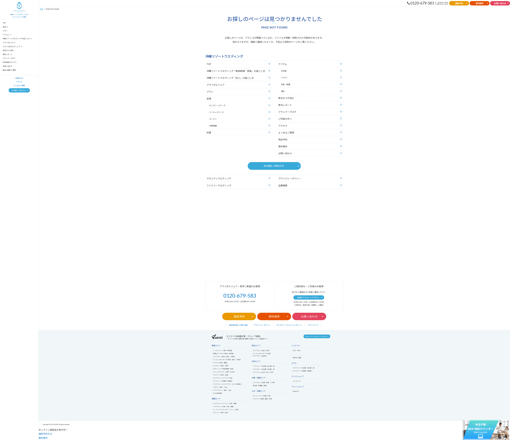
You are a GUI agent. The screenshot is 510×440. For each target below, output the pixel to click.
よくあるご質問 (19, 85)
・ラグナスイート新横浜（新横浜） (222, 381)
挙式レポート (7, 54)
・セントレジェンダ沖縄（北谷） (262, 396)
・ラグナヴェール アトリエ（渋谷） (222, 378)
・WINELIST (295, 391)
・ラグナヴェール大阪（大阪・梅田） (223, 406)
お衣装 (283, 70)
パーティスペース (216, 112)
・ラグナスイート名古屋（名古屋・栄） (264, 366)
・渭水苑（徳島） (297, 358)
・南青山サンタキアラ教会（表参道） (223, 353)
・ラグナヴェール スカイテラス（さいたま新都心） (227, 384)
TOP (4, 23)
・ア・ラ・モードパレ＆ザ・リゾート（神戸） (226, 410)
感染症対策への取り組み (238, 325)
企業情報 (282, 185)
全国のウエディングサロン (308, 297)
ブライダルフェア (9, 42)
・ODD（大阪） (296, 350)
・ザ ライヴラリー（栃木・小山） (222, 390)
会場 (4, 27)
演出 (283, 91)
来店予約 (282, 139)
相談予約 (239, 316)
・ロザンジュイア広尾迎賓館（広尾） (223, 369)
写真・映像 (285, 84)
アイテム (6, 34)
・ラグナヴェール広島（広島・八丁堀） (264, 382)
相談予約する (45, 433)
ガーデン (213, 119)
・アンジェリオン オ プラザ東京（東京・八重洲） (227, 360)
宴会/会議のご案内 (9, 70)
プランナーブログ (9, 58)
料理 (209, 132)
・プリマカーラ (296, 381)
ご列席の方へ (19, 78)
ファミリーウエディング (219, 185)
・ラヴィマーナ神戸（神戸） (220, 413)
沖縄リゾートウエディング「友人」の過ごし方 (230, 77)
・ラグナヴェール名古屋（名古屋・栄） (264, 369)
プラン (5, 30)
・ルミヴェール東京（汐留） (220, 366)
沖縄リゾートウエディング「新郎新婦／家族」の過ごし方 (236, 71)
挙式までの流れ (8, 50)
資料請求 (282, 146)
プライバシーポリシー (289, 178)
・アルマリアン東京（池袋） (220, 375)
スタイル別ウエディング (11, 46)
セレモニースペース (217, 105)
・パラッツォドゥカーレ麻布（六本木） (224, 372)
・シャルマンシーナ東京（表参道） (222, 350)
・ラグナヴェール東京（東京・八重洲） (224, 357)
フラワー (284, 77)
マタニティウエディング (219, 178)
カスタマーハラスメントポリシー (289, 325)
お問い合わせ (7, 66)
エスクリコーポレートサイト (316, 336)
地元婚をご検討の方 (274, 165)
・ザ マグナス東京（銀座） (220, 363)
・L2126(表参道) (217, 393)
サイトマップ (313, 325)
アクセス (19, 82)
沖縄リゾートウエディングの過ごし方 (16, 38)
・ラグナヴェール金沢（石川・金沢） (263, 372)
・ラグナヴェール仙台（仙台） (261, 350)
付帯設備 (213, 125)
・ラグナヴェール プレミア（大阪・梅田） (224, 403)
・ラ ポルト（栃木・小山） (220, 387)
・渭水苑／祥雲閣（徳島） (260, 385)
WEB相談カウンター (10, 62)
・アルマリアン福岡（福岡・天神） (262, 399)
